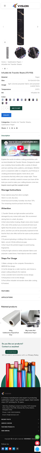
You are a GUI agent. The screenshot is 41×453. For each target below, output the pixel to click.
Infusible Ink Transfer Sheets (11, 64)
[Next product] (7, 69)
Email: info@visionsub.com (10, 415)
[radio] (2, 100)
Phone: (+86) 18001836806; (11, 412)
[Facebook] (2, 448)
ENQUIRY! (6, 115)
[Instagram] (17, 448)
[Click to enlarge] (5, 42)
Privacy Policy (33, 355)
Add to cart (16, 108)
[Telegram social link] (17, 128)
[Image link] (6, 393)
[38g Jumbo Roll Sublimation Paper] (30, 319)
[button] (3, 27)
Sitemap (34, 439)
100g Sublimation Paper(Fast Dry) (11, 333)
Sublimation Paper (14, 62)
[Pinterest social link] (12, 128)
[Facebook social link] (7, 128)
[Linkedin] (13, 448)
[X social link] (9, 128)
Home (3, 62)
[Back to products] (5, 69)
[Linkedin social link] (14, 128)
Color (3, 97)
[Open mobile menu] (5, 6)
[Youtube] (10, 448)
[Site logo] (20, 5)
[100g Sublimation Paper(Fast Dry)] (10, 319)
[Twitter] (6, 448)
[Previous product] (2, 69)
